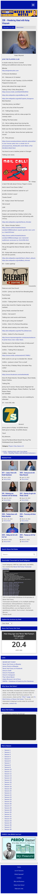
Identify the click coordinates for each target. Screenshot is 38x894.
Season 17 (8, 784)
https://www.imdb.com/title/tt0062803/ (15, 92)
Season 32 (8, 816)
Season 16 (8, 782)
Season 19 (8, 789)
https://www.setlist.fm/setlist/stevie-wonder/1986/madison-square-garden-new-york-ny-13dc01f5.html (18, 230)
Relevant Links (19, 888)
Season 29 (8, 810)
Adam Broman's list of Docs (12, 679)
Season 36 (8, 825)
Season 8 (8, 765)
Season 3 (8, 754)
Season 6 (8, 761)
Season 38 (8, 829)
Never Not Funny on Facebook (12, 668)
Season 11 (8, 771)
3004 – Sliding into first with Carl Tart (9, 536)
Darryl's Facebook (8, 673)
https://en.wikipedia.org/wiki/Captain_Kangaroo (18, 98)
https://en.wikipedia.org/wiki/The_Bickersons (16, 331)
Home (19, 867)
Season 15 (8, 780)
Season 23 (20, 446)
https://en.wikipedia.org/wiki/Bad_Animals (16, 260)
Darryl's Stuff (7, 670)
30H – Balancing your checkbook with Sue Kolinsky (9, 494)
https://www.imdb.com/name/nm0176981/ (16, 355)
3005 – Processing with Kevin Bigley (28, 515)
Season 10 (8, 769)
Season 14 (8, 778)
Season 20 (8, 791)
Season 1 (8, 750)
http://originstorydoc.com (10, 70)
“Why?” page (26, 697)
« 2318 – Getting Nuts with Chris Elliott (14, 451)
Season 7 (8, 763)
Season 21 (8, 793)
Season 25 (8, 801)
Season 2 (8, 752)
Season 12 (8, 774)
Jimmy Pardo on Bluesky (10, 666)
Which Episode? (19, 874)
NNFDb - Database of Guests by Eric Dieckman (18, 681)
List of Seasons (19, 870)
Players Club (12, 446)
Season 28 (8, 808)
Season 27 (8, 806)
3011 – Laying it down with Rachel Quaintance (9, 474)
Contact (19, 877)
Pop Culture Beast (8, 677)
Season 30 (8, 812)
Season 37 (8, 827)
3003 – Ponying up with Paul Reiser (27, 536)
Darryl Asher (20, 27)
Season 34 (8, 821)
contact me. (13, 703)
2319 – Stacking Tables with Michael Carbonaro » (20, 453)
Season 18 (8, 786)
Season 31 (8, 814)
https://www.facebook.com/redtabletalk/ (15, 374)
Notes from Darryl (19, 885)
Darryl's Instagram (9, 675)
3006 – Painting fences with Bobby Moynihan (9, 515)
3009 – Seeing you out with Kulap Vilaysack (27, 474)
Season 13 (8, 776)
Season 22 (8, 795)
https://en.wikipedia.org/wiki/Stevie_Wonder (16, 222)
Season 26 (8, 804)
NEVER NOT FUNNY (9, 662)
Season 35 (8, 823)
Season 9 (8, 767)
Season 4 (8, 756)
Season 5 (8, 759)
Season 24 (8, 799)
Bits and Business (19, 881)
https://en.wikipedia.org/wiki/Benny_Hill (15, 95)
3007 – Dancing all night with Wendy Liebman (28, 494)
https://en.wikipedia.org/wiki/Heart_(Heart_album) (18, 258)
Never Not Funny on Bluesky (12, 664)
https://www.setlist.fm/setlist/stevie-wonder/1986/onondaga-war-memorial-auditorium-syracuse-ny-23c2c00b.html (15, 238)
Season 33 (8, 818)
